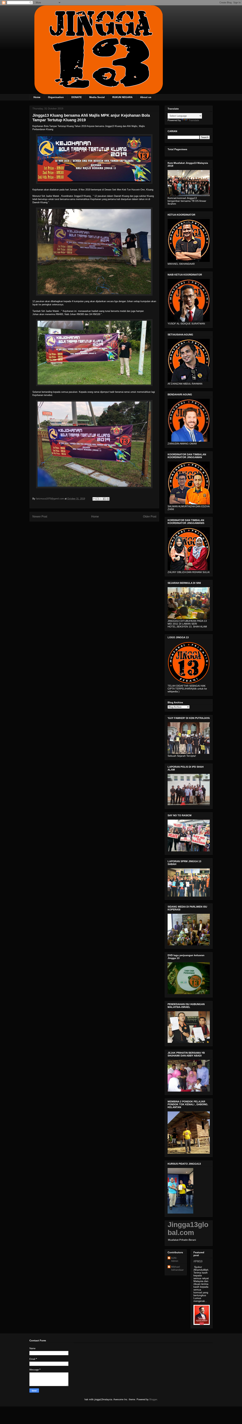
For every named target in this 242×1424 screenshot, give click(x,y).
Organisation (56, 97)
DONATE (76, 97)
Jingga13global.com (188, 1228)
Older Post (149, 516)
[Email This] (94, 499)
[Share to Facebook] (104, 499)
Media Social (97, 97)
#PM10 (197, 1261)
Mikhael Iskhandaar (177, 1268)
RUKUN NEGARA (122, 97)
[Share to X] (101, 499)
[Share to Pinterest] (107, 499)
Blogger (153, 1399)
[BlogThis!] (97, 499)
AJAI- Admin (174, 1259)
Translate (194, 120)
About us (145, 97)
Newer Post (39, 516)
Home (36, 97)
